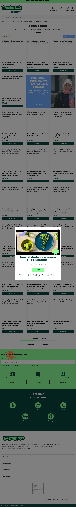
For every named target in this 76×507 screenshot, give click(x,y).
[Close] (59, 229)
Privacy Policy (39, 276)
